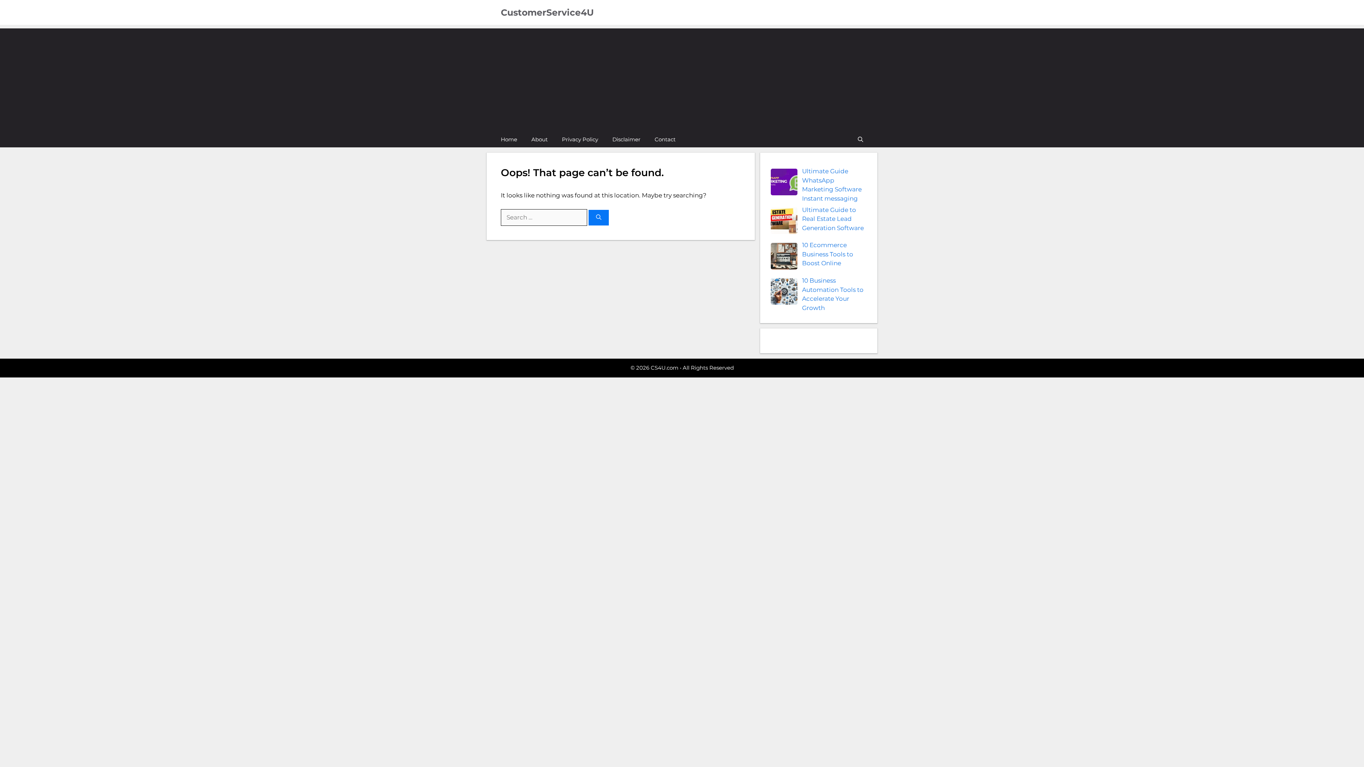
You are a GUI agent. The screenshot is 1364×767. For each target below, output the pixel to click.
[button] (860, 139)
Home (509, 139)
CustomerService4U (547, 12)
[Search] (599, 218)
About (539, 139)
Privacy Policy (580, 139)
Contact (665, 139)
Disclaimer (626, 139)
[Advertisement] (682, 78)
